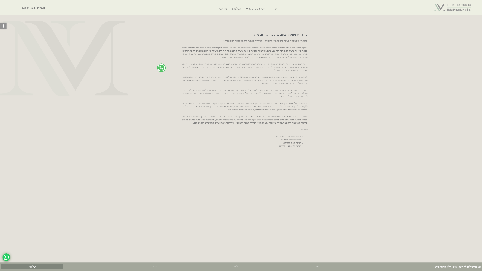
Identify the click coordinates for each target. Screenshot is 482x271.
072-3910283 (29, 7)
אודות (274, 8)
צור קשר (222, 8)
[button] (3, 26)
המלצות (236, 8)
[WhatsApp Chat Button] (6, 257)
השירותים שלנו (257, 8)
